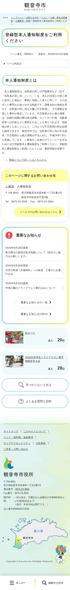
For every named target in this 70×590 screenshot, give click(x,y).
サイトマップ (11, 431)
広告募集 (41, 443)
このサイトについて (35, 431)
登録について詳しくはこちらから (28, 159)
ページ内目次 (14, 63)
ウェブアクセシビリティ (17, 443)
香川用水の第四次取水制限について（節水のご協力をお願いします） (33, 254)
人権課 (9, 186)
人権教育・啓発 (22, 21)
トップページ (17, 17)
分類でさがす (32, 17)
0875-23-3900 (22, 489)
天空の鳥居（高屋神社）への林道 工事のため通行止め (33, 272)
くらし (44, 17)
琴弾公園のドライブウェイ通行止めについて (30, 287)
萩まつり (30, 332)
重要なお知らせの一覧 (34, 302)
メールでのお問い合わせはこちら (38, 211)
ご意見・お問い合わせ (16, 449)
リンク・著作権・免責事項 (18, 437)
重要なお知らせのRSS (34, 314)
